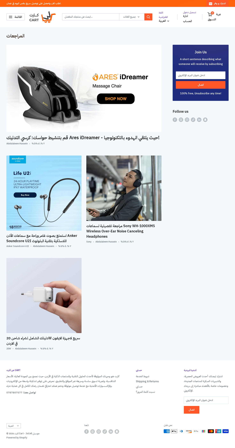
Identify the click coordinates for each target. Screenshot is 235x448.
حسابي (139, 387)
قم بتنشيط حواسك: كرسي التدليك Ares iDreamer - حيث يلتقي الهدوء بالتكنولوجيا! (83, 137)
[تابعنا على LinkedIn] (199, 119)
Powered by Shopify (16, 437)
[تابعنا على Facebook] (175, 119)
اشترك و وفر (220, 3)
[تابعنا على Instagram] (187, 119)
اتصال (201, 85)
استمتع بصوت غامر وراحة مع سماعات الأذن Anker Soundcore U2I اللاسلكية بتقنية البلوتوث (41, 238)
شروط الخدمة (142, 376)
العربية (11, 426)
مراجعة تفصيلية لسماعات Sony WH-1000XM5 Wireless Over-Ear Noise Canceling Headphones (120, 231)
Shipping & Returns (147, 381)
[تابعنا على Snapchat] (205, 119)
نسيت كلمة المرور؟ (145, 392)
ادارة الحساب (187, 18)
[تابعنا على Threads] (181, 119)
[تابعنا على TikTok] (193, 119)
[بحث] (148, 16)
